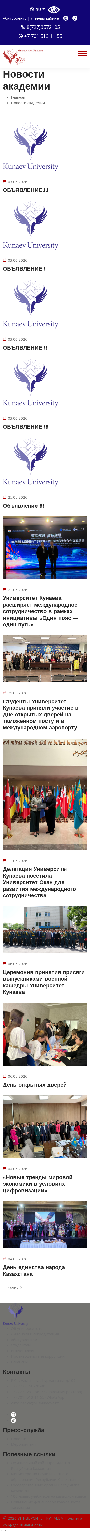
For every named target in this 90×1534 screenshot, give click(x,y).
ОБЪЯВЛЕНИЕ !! (25, 348)
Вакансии (19, 1361)
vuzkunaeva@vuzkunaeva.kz (35, 1402)
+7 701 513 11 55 (43, 36)
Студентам (21, 1344)
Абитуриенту (15, 18)
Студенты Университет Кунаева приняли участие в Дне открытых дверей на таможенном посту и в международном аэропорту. (41, 714)
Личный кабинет (46, 18)
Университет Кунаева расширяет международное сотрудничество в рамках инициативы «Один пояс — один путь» (41, 611)
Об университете (27, 1328)
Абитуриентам (24, 1339)
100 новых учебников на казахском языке (48, 1496)
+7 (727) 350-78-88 (28, 1385)
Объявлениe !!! (23, 506)
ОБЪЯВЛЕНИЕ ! (24, 269)
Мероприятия (23, 1444)
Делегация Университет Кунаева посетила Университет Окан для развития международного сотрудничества (39, 882)
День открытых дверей (35, 1085)
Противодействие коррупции (38, 1356)
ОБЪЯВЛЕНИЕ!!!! (25, 190)
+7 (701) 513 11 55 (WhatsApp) (38, 1397)
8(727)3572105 (43, 27)
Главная (18, 97)
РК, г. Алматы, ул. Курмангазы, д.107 (43, 1380)
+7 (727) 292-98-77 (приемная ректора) (46, 1391)
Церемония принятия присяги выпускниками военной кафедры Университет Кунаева (44, 982)
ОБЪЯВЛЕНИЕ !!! (26, 427)
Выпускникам (22, 1350)
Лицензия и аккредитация (35, 1333)
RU (38, 9)
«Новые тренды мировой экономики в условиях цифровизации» (38, 1184)
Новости (18, 1438)
